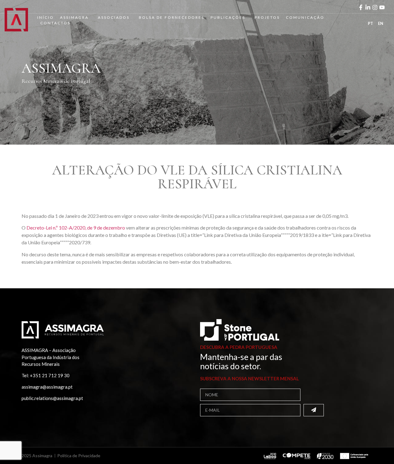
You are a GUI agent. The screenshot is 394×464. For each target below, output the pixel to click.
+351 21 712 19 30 (50, 375)
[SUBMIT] (314, 410)
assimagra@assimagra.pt (47, 387)
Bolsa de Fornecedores (171, 17)
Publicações (228, 17)
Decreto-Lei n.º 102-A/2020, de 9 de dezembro (75, 227)
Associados (114, 17)
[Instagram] (375, 7)
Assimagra (74, 17)
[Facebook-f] (361, 7)
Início (45, 17)
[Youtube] (382, 7)
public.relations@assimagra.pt (52, 398)
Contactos (55, 23)
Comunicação (305, 17)
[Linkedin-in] (368, 7)
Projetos (267, 17)
